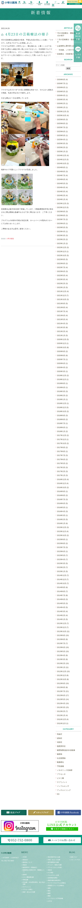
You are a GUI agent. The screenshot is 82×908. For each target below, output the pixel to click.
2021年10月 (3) (63, 299)
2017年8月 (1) (62, 451)
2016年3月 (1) (62, 515)
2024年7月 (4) (62, 175)
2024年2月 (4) (62, 195)
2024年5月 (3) (62, 183)
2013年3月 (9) (62, 659)
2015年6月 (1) (62, 551)
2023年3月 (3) (62, 235)
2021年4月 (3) (62, 323)
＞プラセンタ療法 (26, 889)
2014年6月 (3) (62, 599)
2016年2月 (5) (62, 519)
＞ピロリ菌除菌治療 (27, 877)
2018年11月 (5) (62, 407)
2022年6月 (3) (62, 271)
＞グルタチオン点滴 (52, 875)
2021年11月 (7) (62, 295)
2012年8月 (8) (62, 687)
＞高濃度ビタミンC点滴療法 (55, 885)
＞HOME (24, 857)
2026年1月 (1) (62, 107)
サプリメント (62, 782)
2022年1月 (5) (62, 287)
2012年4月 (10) (63, 703)
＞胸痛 (48, 896)
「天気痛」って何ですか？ (67, 50)
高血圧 (59, 734)
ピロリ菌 (60, 778)
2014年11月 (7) (62, 579)
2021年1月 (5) (62, 335)
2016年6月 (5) (62, 503)
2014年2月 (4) (62, 615)
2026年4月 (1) (62, 95)
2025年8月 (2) (62, 123)
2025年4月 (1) (62, 139)
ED (58, 794)
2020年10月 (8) (63, 347)
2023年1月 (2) (62, 243)
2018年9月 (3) (62, 415)
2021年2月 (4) (62, 331)
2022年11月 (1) (62, 251)
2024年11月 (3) (62, 159)
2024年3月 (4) (62, 191)
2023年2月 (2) (62, 239)
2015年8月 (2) (62, 543)
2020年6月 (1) (62, 363)
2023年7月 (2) (62, 219)
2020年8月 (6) (62, 355)
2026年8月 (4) (62, 79)
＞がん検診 (49, 872)
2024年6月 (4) (62, 179)
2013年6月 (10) (63, 647)
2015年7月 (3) (62, 547)
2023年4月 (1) (62, 231)
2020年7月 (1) (62, 359)
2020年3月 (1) (62, 371)
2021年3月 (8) (62, 327)
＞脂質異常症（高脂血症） (29, 867)
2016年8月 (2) (62, 495)
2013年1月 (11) (62, 667)
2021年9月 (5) (62, 303)
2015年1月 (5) (62, 571)
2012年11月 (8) (62, 675)
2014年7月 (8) (62, 595)
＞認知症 (24, 874)
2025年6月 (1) (62, 131)
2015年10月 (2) (63, 535)
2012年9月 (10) (63, 683)
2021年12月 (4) (63, 291)
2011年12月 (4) (62, 719)
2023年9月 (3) (62, 211)
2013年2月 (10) (63, 663)
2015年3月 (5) (62, 563)
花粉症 (59, 742)
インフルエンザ (63, 786)
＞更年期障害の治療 (52, 862)
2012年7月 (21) (63, 691)
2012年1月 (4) (62, 715)
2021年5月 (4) (62, 319)
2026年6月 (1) (62, 87)
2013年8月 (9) (62, 639)
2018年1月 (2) (62, 431)
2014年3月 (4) (62, 611)
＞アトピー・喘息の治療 (54, 865)
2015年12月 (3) (63, 527)
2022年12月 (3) (63, 247)
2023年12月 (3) (63, 203)
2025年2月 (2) (62, 147)
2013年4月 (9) (62, 655)
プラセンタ (61, 774)
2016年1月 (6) (62, 523)
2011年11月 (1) (62, 723)
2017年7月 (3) (62, 455)
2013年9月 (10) (63, 635)
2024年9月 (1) (62, 167)
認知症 (59, 738)
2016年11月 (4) (62, 483)
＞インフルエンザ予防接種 (54, 898)
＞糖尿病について (26, 862)
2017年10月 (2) (63, 443)
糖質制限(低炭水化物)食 (66, 750)
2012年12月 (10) (63, 671)
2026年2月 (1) (62, 103)
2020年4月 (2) (62, 367)
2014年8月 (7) (62, 591)
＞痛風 (48, 888)
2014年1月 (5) (62, 619)
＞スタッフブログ (74, 860)
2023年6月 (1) (62, 223)
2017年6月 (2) (62, 459)
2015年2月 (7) (62, 567)
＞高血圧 (24, 865)
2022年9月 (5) (62, 259)
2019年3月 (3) (62, 391)
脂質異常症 (61, 746)
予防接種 (60, 766)
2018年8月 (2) (62, 419)
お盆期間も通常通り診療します (69, 46)
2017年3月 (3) (62, 467)
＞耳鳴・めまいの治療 (53, 860)
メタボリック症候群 (64, 770)
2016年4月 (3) (62, 511)
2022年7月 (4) (62, 267)
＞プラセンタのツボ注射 (54, 867)
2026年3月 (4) (62, 99)
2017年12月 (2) (63, 435)
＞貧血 (48, 891)
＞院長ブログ (73, 857)
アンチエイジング (64, 790)
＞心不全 (49, 901)
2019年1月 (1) (62, 399)
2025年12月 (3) (63, 111)
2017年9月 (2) (62, 447)
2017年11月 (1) (62, 439)
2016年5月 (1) (62, 507)
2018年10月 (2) (63, 411)
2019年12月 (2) (63, 375)
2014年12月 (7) (63, 575)
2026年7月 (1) (62, 83)
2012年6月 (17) (63, 695)
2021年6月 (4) (62, 315)
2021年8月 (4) (62, 307)
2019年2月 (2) (62, 395)
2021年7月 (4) (62, 311)
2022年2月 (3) (62, 283)
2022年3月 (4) (62, 279)
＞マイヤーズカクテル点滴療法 (56, 883)
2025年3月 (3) (62, 143)
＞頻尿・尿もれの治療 (28, 892)
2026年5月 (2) (62, 91)
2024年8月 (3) (62, 171)
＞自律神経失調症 (51, 878)
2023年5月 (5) (62, 227)
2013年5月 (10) (63, 651)
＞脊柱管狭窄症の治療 (53, 857)
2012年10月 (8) (63, 679)
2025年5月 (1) (62, 135)
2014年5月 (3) (62, 603)
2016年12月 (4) (63, 479)
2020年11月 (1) (62, 343)
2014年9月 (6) (62, 587)
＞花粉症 (49, 870)
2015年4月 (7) (62, 559)
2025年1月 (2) (62, 151)
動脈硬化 (60, 762)
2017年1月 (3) (62, 475)
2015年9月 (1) (62, 539)
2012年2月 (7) (62, 711)
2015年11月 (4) (62, 531)
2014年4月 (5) (62, 607)
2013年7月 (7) (62, 643)
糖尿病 (59, 754)
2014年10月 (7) (63, 583)
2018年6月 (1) (62, 427)
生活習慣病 (61, 758)
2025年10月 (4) (63, 115)
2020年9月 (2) (62, 351)
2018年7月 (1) (62, 423)
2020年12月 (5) (63, 339)
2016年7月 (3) (62, 499)
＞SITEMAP (5, 857)
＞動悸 (48, 893)
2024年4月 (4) (62, 187)
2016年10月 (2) (63, 487)
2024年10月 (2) (63, 163)
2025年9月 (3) (62, 119)
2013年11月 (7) (62, 627)
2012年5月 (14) (63, 699)
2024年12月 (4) (63, 155)
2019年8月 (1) (62, 383)
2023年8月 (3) (62, 215)
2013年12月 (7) (63, 623)
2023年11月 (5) (62, 207)
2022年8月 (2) (62, 263)
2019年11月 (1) (62, 379)
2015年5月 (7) (62, 555)
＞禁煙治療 (24, 880)
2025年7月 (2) (62, 127)
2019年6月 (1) (62, 387)
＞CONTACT (14, 857)
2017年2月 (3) (62, 471)
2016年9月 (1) (62, 491)
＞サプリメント (26, 887)
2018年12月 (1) (63, 403)
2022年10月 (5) (63, 255)
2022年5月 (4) (62, 275)
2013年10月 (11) (63, 631)
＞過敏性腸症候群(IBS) (53, 880)
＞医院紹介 (24, 860)
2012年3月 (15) (63, 707)
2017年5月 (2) (62, 463)
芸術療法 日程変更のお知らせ (69, 54)
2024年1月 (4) (62, 199)
